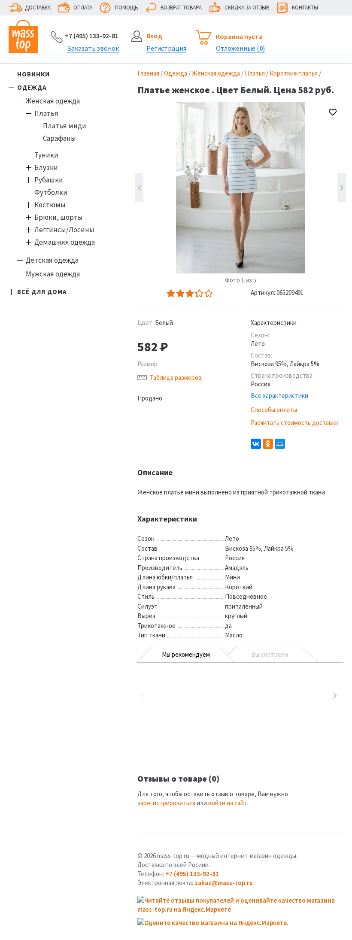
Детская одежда (52, 260)
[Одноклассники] (268, 444)
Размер (147, 364)
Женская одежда (53, 101)
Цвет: (155, 322)
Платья (46, 113)
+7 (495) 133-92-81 (91, 35)
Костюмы (50, 204)
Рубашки (48, 180)
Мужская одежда (53, 274)
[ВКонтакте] (256, 444)
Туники (46, 155)
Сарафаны (59, 138)
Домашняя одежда (64, 242)
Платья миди (64, 125)
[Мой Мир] (280, 444)
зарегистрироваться (166, 803)
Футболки (50, 192)
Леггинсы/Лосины (64, 229)
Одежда (32, 87)
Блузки (46, 167)
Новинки (33, 74)
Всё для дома (42, 292)
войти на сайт (227, 803)
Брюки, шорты (58, 217)
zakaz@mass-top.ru (223, 883)
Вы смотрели (269, 654)
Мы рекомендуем (186, 654)
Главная (148, 73)
